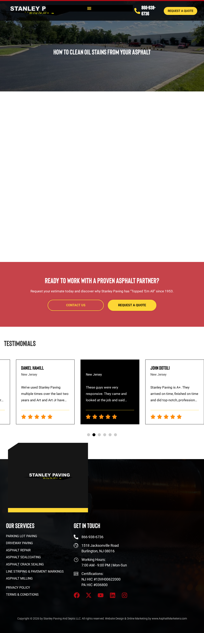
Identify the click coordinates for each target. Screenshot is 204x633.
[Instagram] (125, 595)
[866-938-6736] (137, 11)
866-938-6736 (148, 10)
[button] (89, 8)
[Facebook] (77, 595)
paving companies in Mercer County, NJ (131, 144)
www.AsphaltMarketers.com (169, 618)
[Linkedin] (113, 595)
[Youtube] (101, 595)
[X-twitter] (89, 595)
